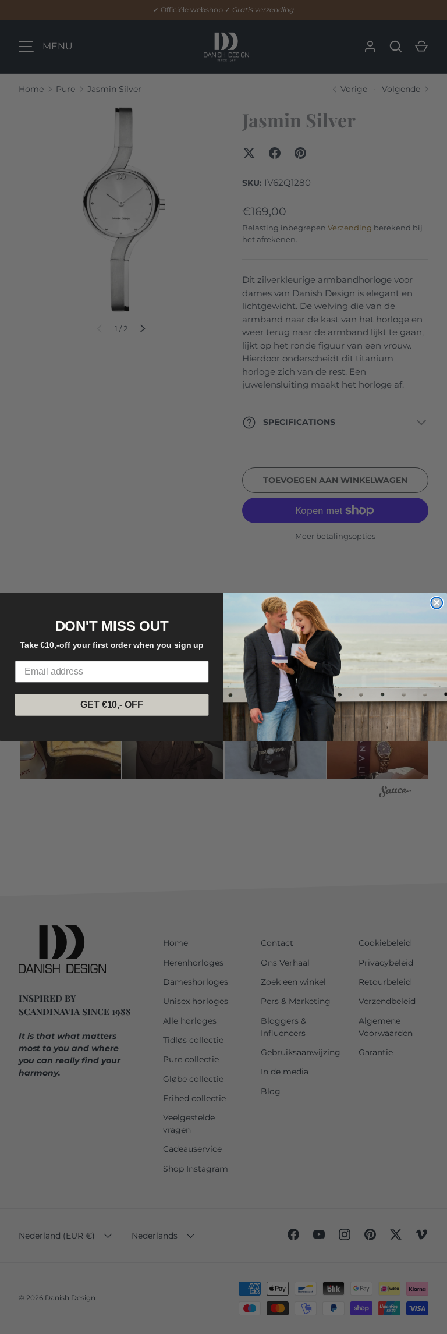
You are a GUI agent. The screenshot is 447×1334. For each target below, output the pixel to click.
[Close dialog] (436, 603)
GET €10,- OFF (111, 704)
